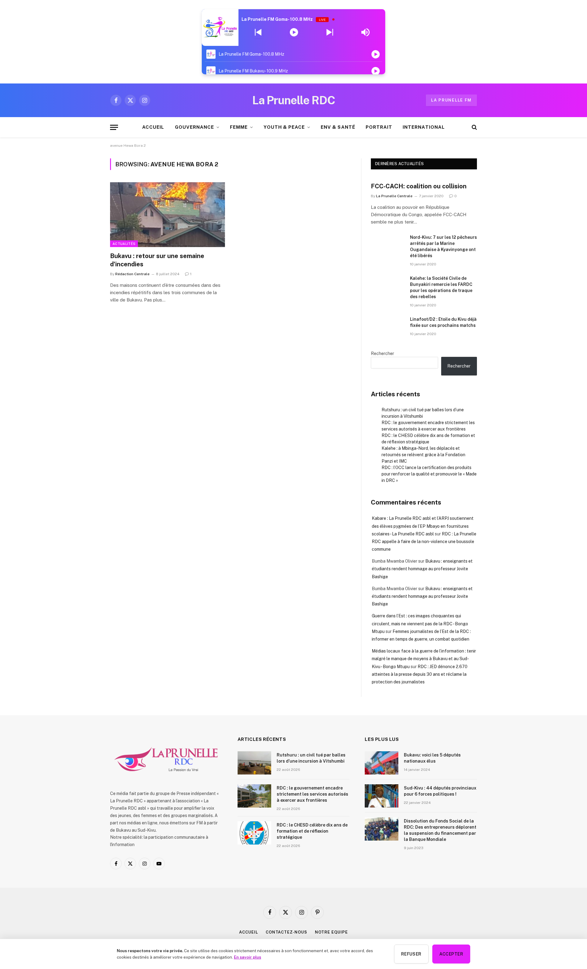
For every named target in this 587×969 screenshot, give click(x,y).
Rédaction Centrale (132, 274)
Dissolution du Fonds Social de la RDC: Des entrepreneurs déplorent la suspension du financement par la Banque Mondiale (440, 830)
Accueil (248, 932)
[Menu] (114, 127)
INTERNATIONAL (424, 127)
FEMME (239, 127)
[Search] (474, 127)
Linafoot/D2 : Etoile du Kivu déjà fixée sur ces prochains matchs (443, 322)
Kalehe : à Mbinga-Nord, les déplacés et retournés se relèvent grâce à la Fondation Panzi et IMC (423, 455)
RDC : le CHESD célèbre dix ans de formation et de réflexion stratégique (312, 831)
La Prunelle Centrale (394, 196)
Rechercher (382, 353)
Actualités (124, 244)
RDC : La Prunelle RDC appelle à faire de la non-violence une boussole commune (424, 541)
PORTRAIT (379, 127)
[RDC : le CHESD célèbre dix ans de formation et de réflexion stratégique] (254, 833)
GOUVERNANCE (194, 127)
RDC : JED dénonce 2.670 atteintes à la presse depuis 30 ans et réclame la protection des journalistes (419, 674)
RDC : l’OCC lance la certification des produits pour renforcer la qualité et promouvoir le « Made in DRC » (429, 474)
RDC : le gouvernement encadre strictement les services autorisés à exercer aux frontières (312, 794)
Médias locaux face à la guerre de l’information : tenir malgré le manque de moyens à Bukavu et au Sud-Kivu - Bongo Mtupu (424, 659)
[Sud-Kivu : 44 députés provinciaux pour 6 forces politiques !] (381, 796)
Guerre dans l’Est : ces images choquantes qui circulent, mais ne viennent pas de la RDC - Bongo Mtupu (420, 623)
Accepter (451, 954)
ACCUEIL (153, 127)
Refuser (411, 954)
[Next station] (258, 32)
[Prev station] (330, 32)
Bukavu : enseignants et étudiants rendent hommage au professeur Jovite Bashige (422, 569)
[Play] (294, 32)
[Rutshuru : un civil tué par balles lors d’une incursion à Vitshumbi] (254, 763)
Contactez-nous (286, 932)
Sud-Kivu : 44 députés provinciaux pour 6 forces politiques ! (440, 791)
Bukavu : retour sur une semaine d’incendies (157, 260)
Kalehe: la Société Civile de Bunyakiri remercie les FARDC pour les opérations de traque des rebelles (441, 287)
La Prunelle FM (451, 100)
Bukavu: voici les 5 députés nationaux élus (432, 758)
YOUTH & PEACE (284, 127)
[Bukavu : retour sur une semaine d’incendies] (167, 214)
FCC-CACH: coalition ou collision (419, 186)
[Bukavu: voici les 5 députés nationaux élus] (381, 763)
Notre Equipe (331, 932)
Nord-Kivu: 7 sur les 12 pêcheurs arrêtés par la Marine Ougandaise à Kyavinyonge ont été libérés (443, 246)
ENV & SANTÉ (338, 127)
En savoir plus (247, 957)
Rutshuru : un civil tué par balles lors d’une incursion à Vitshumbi (311, 758)
